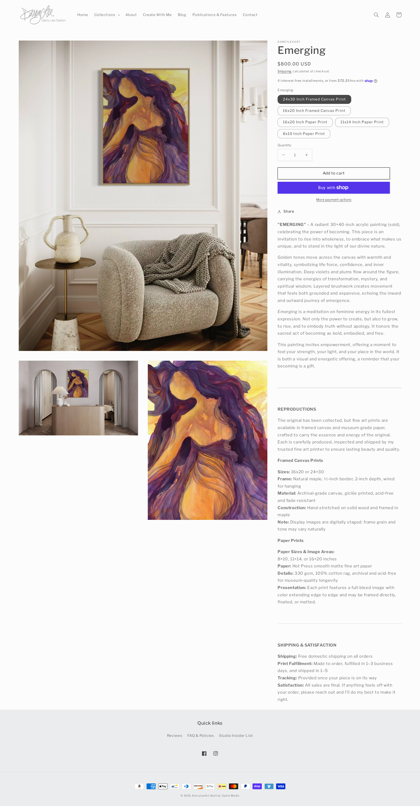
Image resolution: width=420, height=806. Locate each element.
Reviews (174, 735)
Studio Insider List (236, 735)
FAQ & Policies (200, 735)
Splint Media (230, 795)
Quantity (284, 145)
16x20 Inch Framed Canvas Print (314, 110)
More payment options (333, 199)
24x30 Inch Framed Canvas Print (314, 99)
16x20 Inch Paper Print (305, 122)
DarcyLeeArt (201, 795)
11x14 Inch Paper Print (362, 122)
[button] (106, 15)
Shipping (285, 71)
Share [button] (288, 211)
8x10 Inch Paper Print (304, 133)
